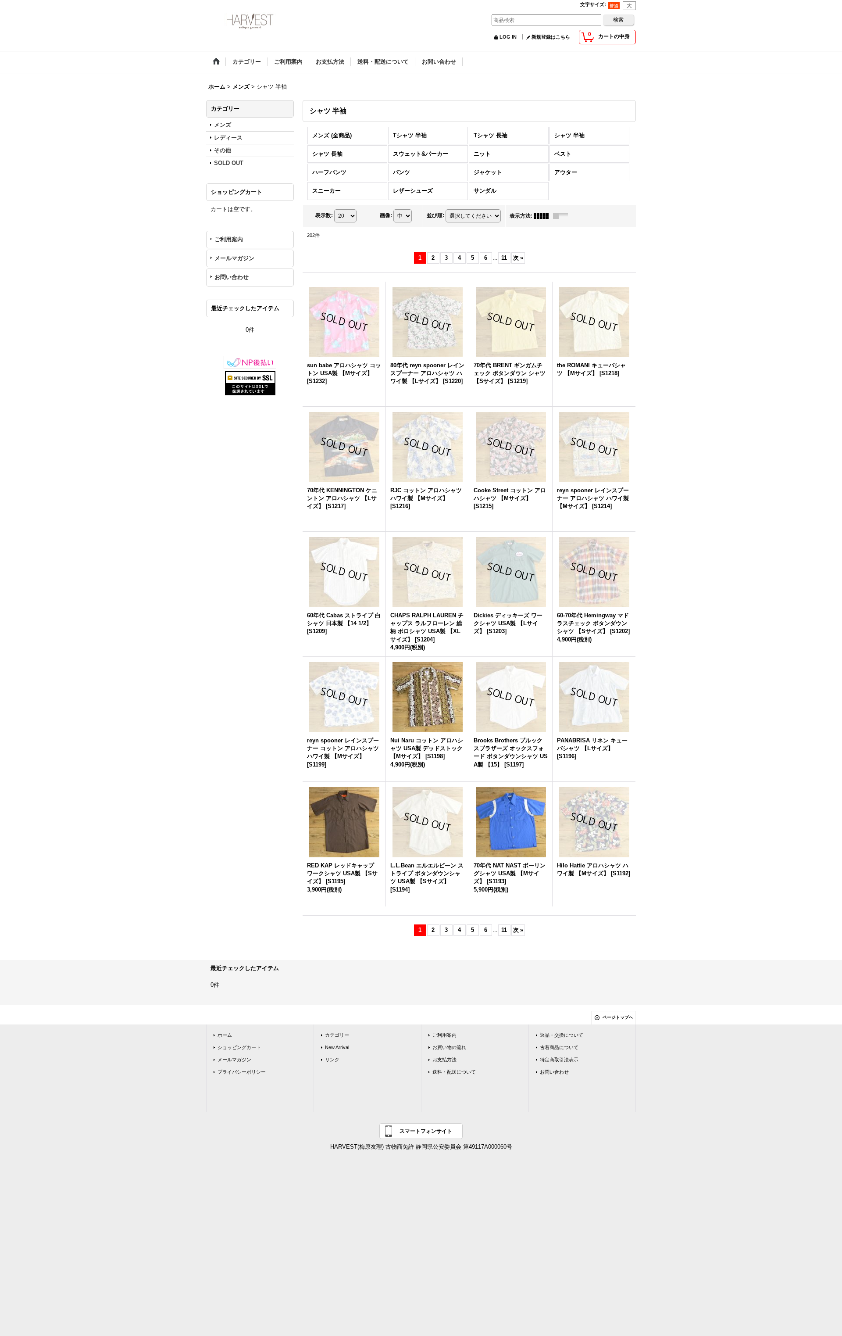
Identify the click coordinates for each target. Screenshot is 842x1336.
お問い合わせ (231, 277)
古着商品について (559, 1047)
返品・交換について (561, 1035)
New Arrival (337, 1047)
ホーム (225, 1035)
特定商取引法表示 (559, 1059)
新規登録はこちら (551, 36)
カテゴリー (337, 1035)
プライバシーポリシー (242, 1072)
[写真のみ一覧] (543, 216)
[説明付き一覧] (562, 216)
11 (504, 257)
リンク (332, 1059)
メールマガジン (234, 258)
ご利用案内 (228, 239)
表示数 (324, 215)
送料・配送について (454, 1072)
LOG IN (508, 36)
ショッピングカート (239, 1047)
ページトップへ (618, 1017)
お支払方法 (444, 1059)
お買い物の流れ (449, 1047)
